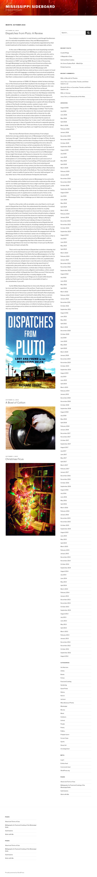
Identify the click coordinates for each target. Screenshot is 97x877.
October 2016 (65, 483)
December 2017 (65, 433)
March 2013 (64, 631)
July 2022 (63, 277)
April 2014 (64, 585)
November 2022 (66, 267)
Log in (62, 760)
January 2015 (65, 553)
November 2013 (66, 603)
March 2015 (64, 546)
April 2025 (64, 164)
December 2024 (66, 178)
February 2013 (65, 635)
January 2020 (65, 355)
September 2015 (66, 529)
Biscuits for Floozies (71, 78)
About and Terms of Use (68, 781)
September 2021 (66, 309)
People (63, 724)
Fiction (63, 678)
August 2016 (64, 490)
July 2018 (63, 415)
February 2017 (65, 468)
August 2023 (64, 235)
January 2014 (65, 596)
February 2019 (65, 391)
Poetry (63, 727)
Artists (63, 671)
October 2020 (65, 334)
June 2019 (64, 380)
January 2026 (65, 132)
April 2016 (64, 504)
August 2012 (64, 656)
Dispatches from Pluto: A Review (24, 33)
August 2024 (64, 192)
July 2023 (63, 238)
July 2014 (63, 575)
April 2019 (64, 383)
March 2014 (64, 589)
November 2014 (66, 560)
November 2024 (66, 182)
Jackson (63, 699)
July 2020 (63, 337)
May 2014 (64, 582)
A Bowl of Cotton (15, 402)
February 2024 (65, 214)
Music (62, 713)
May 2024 (64, 203)
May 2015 (64, 539)
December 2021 (65, 302)
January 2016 (65, 514)
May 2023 (64, 245)
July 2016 (63, 493)
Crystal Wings (65, 53)
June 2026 (64, 115)
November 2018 (66, 401)
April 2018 (64, 422)
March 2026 (64, 125)
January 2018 (65, 429)
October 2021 (65, 306)
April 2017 (64, 461)
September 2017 (66, 444)
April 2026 (64, 122)
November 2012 (65, 645)
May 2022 (64, 284)
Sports (63, 741)
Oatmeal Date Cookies (67, 60)
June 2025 (64, 157)
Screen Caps (64, 738)
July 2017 (63, 451)
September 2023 (66, 231)
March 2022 (64, 291)
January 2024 (65, 217)
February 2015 (65, 550)
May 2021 (64, 320)
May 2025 (64, 161)
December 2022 (65, 263)
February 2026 (65, 129)
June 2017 (64, 454)
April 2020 (64, 348)
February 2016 (65, 511)
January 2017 (65, 472)
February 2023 (65, 256)
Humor (63, 695)
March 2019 (64, 387)
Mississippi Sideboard (30, 7)
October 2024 (65, 185)
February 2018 (65, 426)
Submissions (64, 791)
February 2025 (65, 171)
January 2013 (65, 638)
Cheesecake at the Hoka (77, 96)
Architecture (64, 667)
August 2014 (64, 571)
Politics (63, 731)
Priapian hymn (65, 734)
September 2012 (66, 652)
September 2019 (66, 369)
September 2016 (66, 486)
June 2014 (64, 578)
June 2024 (64, 199)
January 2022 (65, 299)
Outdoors (63, 717)
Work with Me (65, 794)
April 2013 (64, 628)
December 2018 (65, 398)
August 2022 (64, 274)
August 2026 (64, 107)
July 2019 (63, 376)
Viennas (67, 93)
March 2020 (64, 352)
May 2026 (64, 118)
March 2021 (64, 327)
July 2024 (63, 196)
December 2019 (65, 359)
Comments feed (65, 767)
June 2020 (64, 341)
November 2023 (66, 224)
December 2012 (65, 642)
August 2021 (64, 313)
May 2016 (64, 500)
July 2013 (63, 617)
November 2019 (66, 362)
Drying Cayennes (66, 67)
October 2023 (65, 228)
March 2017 (64, 465)
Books (62, 674)
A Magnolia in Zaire (66, 56)
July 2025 (63, 153)
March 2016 (64, 507)
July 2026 (63, 111)
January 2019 (65, 394)
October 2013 (65, 606)
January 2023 (65, 260)
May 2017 (64, 458)
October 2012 (65, 649)
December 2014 (65, 557)
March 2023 (64, 253)
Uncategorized (65, 749)
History (63, 692)
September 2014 (66, 568)
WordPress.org (65, 770)
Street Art (63, 745)
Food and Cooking (66, 681)
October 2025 (65, 143)
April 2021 (64, 323)
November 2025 (66, 139)
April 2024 (64, 207)
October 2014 (65, 564)
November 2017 (65, 437)
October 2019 (65, 366)
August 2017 (64, 447)
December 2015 (65, 518)
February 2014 (65, 592)
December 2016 (65, 475)
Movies (63, 710)
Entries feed (64, 763)
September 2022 (66, 270)
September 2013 (66, 610)
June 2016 (64, 497)
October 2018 (65, 405)
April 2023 (64, 249)
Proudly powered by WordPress (14, 872)
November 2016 (66, 479)
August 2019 (64, 373)
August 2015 (64, 532)
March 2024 (64, 210)
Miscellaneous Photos (67, 703)
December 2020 (66, 330)
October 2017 (65, 440)
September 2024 (66, 189)
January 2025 (65, 175)
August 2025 (64, 150)
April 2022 (64, 288)
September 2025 (66, 146)
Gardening (64, 685)
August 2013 (64, 614)
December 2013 (65, 599)
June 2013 (64, 621)
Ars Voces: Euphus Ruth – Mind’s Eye (72, 63)
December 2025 (66, 136)
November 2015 (66, 521)
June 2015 (64, 536)
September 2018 (66, 408)
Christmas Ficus (14, 459)
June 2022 (64, 281)
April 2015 (64, 543)
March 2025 (64, 168)
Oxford (63, 720)
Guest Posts (64, 688)
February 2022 (65, 295)
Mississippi (64, 706)
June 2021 (64, 316)
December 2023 (66, 221)
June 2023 (64, 242)
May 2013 (64, 624)
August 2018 (64, 412)
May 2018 (64, 419)
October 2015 (65, 525)
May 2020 (64, 345)
